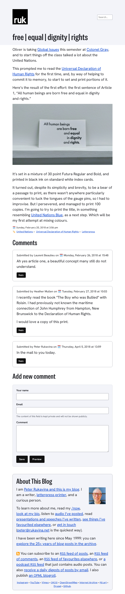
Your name (22, 390)
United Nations (24, 231)
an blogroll (42, 575)
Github (67, 586)
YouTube (35, 582)
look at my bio (27, 513)
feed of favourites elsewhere (70, 559)
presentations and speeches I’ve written (48, 519)
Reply (21, 275)
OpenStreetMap (68, 582)
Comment (22, 422)
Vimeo (45, 582)
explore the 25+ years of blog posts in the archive (56, 543)
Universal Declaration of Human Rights (57, 231)
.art (103, 582)
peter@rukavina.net (33, 530)
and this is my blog (51, 489)
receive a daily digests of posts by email (56, 569)
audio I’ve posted (69, 513)
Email (19, 404)
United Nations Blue (47, 215)
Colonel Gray (97, 49)
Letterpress (88, 231)
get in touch (66, 524)
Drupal (57, 586)
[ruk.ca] (62, 16)
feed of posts (74, 553)
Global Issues (48, 49)
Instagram (22, 582)
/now (75, 508)
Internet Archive (89, 582)
